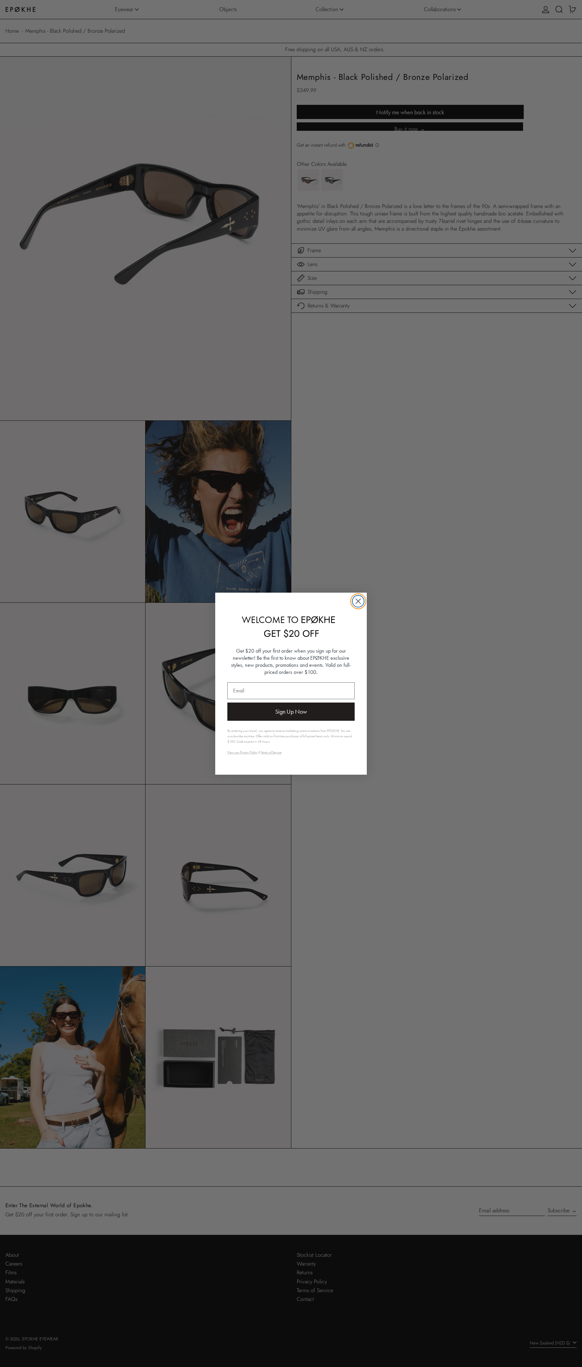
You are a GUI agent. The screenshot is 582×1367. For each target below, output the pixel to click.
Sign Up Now (291, 711)
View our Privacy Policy (242, 752)
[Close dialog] (358, 601)
